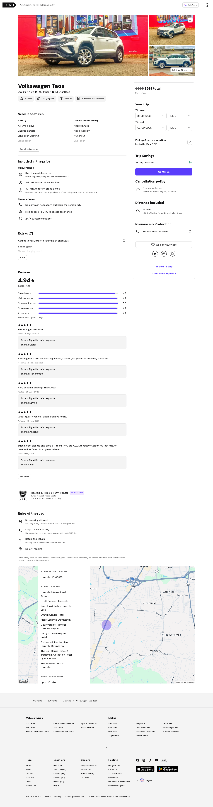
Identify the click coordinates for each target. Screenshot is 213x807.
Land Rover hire (143, 727)
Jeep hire (140, 723)
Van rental (30, 727)
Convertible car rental (63, 731)
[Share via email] (164, 254)
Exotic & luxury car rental (37, 731)
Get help (85, 778)
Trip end (139, 122)
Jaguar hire (113, 736)
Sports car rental (89, 723)
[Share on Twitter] (155, 254)
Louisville (67, 701)
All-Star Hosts (115, 773)
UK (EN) (56, 786)
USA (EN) (57, 765)
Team (28, 769)
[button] (44, 4)
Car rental (38, 701)
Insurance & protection (119, 782)
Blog (164, 760)
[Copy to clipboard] (172, 254)
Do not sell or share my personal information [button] (109, 797)
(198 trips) (43, 91)
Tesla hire (167, 723)
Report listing (163, 266)
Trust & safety (87, 773)
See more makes (171, 731)
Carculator (113, 769)
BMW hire (112, 727)
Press (29, 782)
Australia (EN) (59, 769)
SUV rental (53, 701)
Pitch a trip (86, 769)
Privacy (57, 797)
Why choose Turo (89, 765)
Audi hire (112, 723)
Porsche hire (142, 736)
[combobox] (44, 5)
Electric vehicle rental (63, 723)
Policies (30, 773)
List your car (114, 765)
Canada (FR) (59, 778)
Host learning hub (116, 786)
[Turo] (9, 5)
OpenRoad (31, 786)
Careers (30, 778)
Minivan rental (87, 727)
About (29, 765)
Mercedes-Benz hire (145, 731)
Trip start (140, 110)
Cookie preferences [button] (74, 797)
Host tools (113, 778)
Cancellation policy (164, 273)
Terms (48, 797)
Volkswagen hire (170, 727)
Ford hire (112, 731)
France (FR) (58, 782)
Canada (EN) (59, 773)
